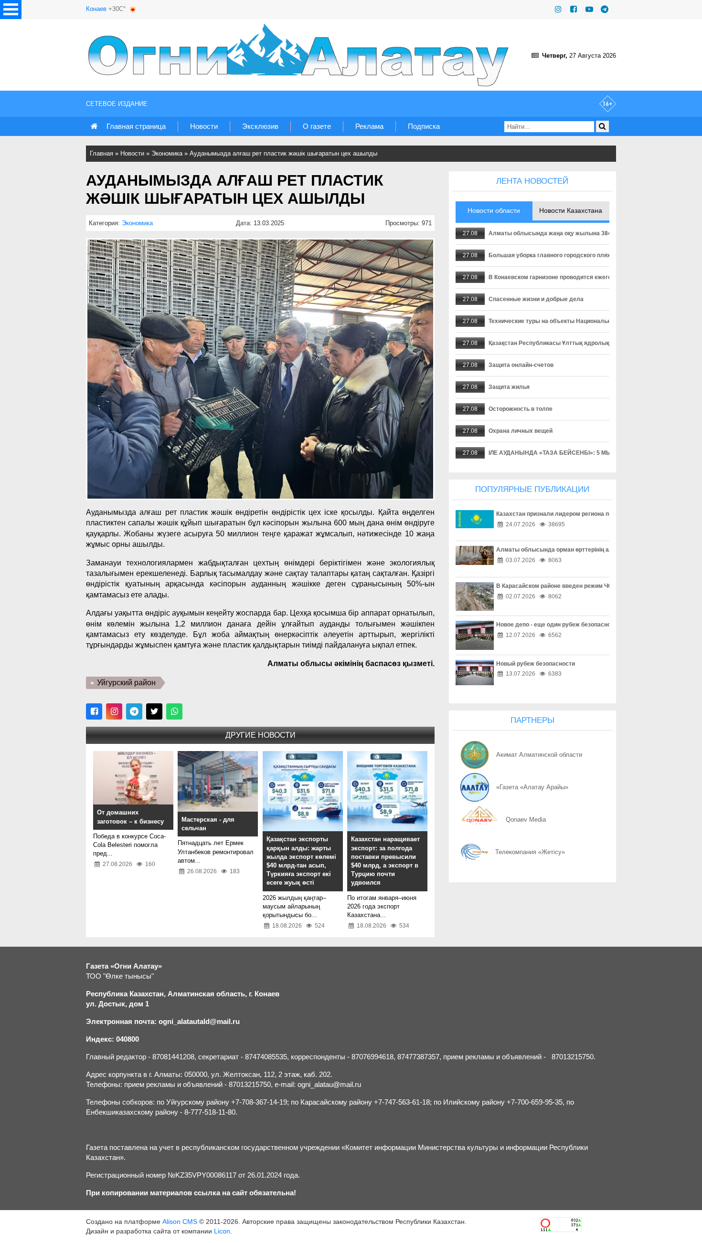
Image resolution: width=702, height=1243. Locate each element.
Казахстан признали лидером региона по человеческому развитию (591, 514)
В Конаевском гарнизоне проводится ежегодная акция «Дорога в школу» (592, 277)
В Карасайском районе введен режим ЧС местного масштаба (583, 586)
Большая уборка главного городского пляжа (552, 255)
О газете (317, 126)
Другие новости (260, 735)
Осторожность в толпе (521, 409)
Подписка (424, 126)
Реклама (369, 126)
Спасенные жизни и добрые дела (536, 299)
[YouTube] (589, 9)
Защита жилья (509, 387)
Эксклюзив (260, 126)
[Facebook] (573, 9)
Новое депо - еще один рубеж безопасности (558, 624)
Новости (204, 126)
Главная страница (136, 126)
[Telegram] (604, 9)
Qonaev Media (526, 819)
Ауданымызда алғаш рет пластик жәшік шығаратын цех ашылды (283, 153)
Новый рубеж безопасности (535, 663)
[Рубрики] (10, 9)
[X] (154, 711)
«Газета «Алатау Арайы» (532, 787)
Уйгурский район (126, 683)
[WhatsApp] (174, 711)
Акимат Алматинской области (539, 754)
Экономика (166, 153)
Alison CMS (179, 1221)
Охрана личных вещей (521, 431)
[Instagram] (558, 9)
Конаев (96, 8)
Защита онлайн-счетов (521, 365)
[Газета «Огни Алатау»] (300, 55)
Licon (222, 1231)
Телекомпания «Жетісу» (530, 852)
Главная (101, 153)
